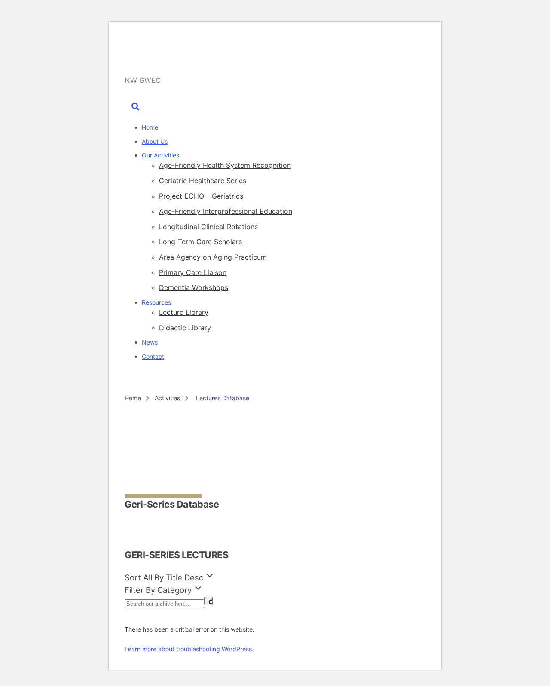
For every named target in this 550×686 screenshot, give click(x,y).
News (150, 342)
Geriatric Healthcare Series (202, 180)
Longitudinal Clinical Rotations (208, 226)
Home (150, 127)
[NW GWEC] (194, 61)
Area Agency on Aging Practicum (213, 257)
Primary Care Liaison (192, 272)
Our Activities (160, 155)
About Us (155, 141)
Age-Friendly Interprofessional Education (225, 211)
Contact (153, 356)
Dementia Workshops (193, 287)
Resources (156, 302)
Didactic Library (185, 327)
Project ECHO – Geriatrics (201, 196)
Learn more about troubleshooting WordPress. (189, 649)
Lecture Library (183, 312)
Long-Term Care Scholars (200, 241)
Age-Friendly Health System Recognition (225, 165)
